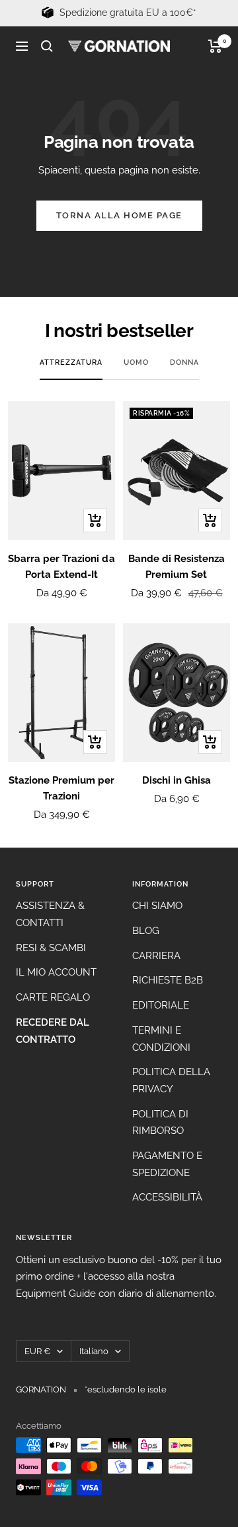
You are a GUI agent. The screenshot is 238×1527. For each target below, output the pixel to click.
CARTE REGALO (53, 997)
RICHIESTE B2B (167, 980)
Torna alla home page (119, 215)
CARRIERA (156, 956)
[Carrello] (215, 46)
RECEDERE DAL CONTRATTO (52, 1030)
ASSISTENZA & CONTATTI (50, 914)
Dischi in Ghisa (176, 780)
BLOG (145, 931)
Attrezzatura (71, 362)
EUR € (37, 1351)
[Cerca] (47, 46)
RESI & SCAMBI (51, 948)
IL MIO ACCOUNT (56, 972)
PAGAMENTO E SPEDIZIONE (167, 1164)
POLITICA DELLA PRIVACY (171, 1080)
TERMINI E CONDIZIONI (161, 1038)
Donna (184, 362)
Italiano (93, 1351)
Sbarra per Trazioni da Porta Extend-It (61, 566)
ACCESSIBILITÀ (167, 1197)
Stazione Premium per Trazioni (61, 788)
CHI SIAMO (157, 906)
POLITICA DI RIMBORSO (160, 1122)
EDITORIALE (160, 1005)
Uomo (136, 362)
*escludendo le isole (126, 1389)
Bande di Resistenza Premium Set (176, 566)
